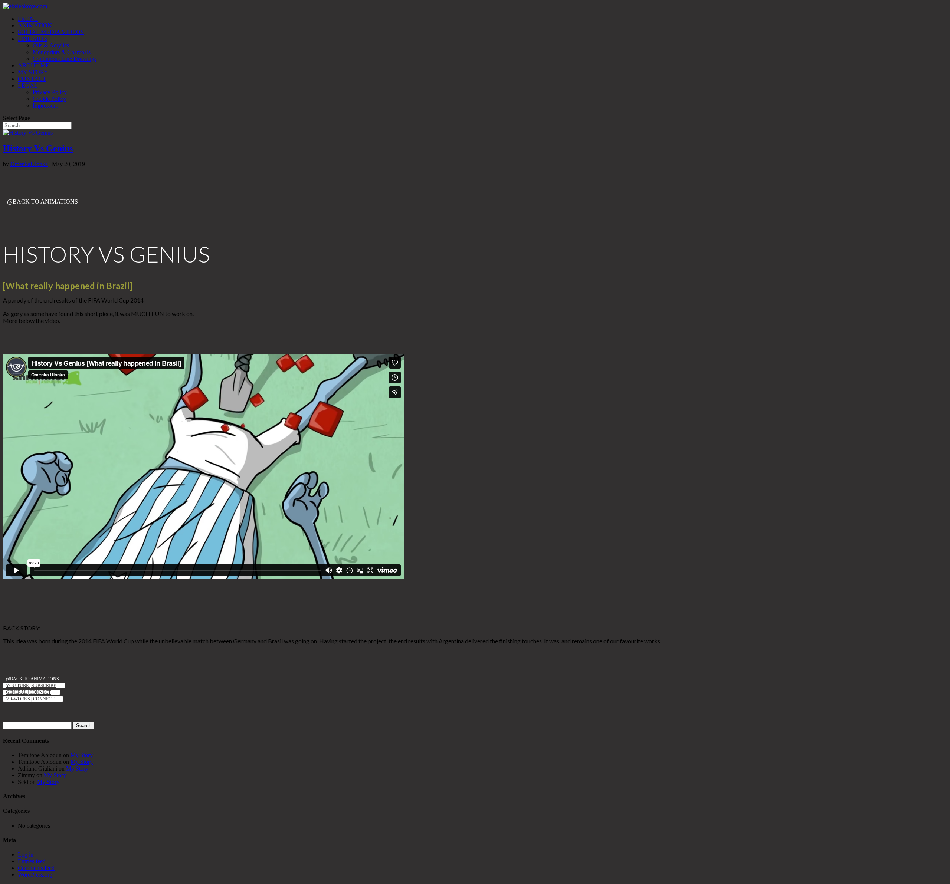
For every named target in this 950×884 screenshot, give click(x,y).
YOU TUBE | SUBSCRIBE (31, 685)
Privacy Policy (50, 92)
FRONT (28, 19)
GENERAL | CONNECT (28, 692)
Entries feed (32, 861)
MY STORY (33, 72)
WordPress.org (35, 874)
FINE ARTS (33, 39)
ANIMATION (35, 25)
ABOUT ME (33, 65)
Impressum (45, 105)
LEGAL (28, 85)
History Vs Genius (38, 148)
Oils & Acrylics (51, 45)
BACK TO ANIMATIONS (45, 201)
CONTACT (32, 79)
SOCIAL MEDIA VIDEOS (51, 32)
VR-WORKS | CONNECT (30, 699)
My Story (82, 755)
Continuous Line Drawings (64, 59)
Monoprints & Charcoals (62, 52)
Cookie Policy (49, 99)
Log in (25, 854)
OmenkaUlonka (29, 164)
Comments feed (36, 868)
